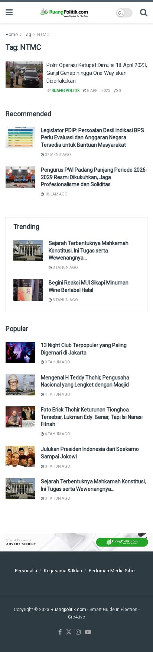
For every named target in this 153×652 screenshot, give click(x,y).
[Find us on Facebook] (60, 632)
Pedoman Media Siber (112, 570)
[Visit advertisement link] (76, 542)
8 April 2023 (98, 91)
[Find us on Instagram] (78, 632)
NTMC (43, 34)
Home (12, 34)
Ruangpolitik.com (69, 609)
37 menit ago (57, 155)
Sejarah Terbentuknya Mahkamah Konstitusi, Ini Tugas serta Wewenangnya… (88, 250)
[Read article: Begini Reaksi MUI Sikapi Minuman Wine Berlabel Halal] (28, 289)
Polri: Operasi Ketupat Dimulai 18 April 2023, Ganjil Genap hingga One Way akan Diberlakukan (96, 73)
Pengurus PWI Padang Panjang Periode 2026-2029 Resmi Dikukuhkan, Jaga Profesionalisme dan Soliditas (94, 177)
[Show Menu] (9, 12)
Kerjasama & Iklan (63, 570)
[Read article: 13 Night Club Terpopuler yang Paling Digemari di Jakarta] (20, 352)
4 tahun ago (57, 394)
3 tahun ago (65, 267)
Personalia (26, 570)
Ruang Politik (65, 91)
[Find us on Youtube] (88, 632)
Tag (27, 34)
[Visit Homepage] (64, 12)
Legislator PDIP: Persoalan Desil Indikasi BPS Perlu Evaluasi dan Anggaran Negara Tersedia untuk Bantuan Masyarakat (92, 137)
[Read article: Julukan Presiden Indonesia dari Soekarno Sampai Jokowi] (20, 456)
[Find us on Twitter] (69, 632)
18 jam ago (56, 194)
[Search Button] (143, 12)
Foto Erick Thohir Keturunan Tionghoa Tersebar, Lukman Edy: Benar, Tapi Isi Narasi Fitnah (92, 417)
